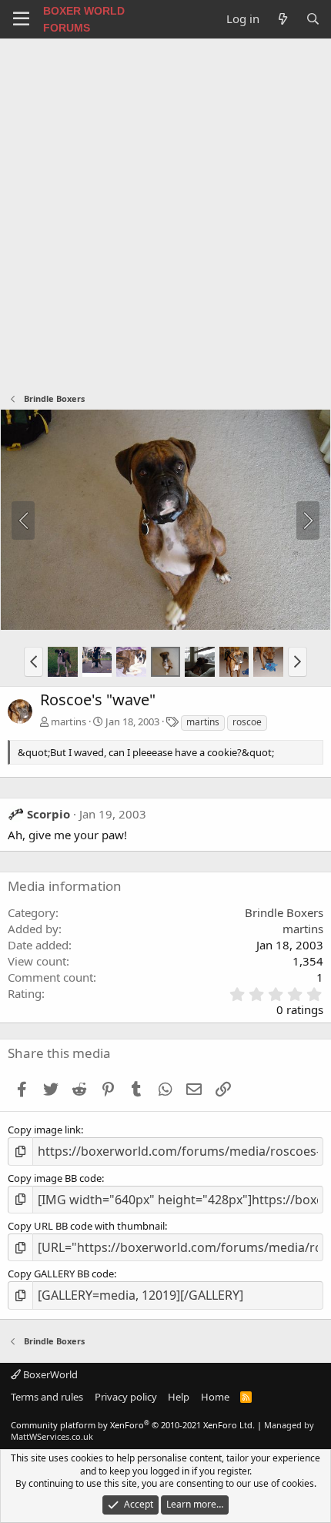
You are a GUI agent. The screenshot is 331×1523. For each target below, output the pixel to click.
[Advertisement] (165, 211)
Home (215, 1397)
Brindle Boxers (284, 912)
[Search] (313, 19)
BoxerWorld (49, 1374)
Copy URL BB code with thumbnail (86, 1226)
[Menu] (21, 19)
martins (68, 721)
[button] (33, 661)
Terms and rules (47, 1397)
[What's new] (282, 19)
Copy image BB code (55, 1178)
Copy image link (44, 1129)
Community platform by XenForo (133, 1425)
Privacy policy (126, 1397)
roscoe (247, 721)
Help (178, 1397)
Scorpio (48, 814)
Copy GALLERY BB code (61, 1273)
